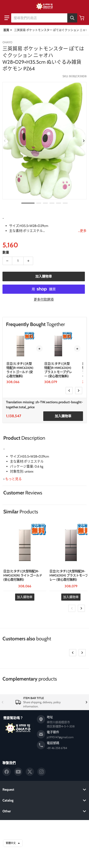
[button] (6, 18)
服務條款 (44, 838)
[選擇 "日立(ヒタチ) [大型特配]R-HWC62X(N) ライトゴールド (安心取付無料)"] (31, 336)
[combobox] (44, 17)
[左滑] (5, 141)
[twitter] (30, 772)
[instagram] (41, 772)
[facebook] (6, 772)
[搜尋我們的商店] (72, 17)
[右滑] (84, 141)
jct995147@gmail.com (60, 737)
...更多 (82, 231)
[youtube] (18, 772)
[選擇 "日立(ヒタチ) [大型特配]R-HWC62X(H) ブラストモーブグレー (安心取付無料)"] (68, 336)
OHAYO (38, 826)
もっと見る (13, 479)
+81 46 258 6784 (57, 748)
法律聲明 (44, 843)
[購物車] (82, 18)
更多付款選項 (44, 299)
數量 (5, 252)
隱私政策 (44, 832)
